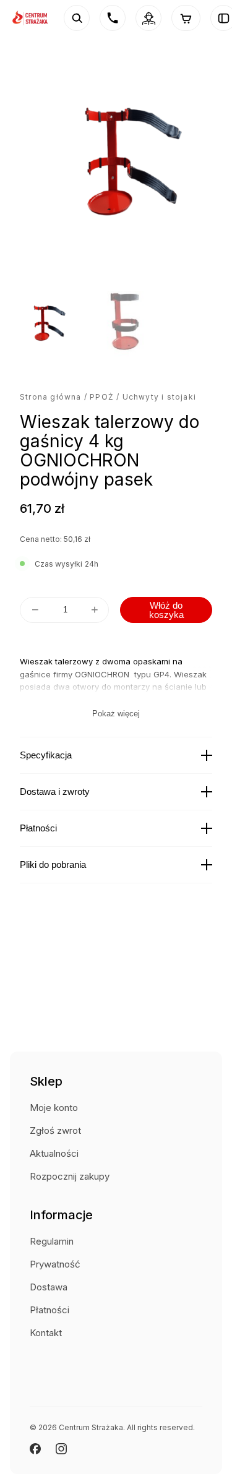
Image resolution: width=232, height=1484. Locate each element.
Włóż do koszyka (166, 610)
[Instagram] (61, 1448)
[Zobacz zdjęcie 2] (119, 325)
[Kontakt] (113, 18)
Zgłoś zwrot (55, 1130)
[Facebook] (35, 1448)
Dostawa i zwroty (55, 791)
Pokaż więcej (116, 713)
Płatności (38, 828)
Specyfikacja (46, 755)
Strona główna (51, 396)
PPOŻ (102, 396)
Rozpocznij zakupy (70, 1176)
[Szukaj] (77, 18)
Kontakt (46, 1333)
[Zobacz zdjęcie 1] (44, 325)
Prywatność (55, 1264)
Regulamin (52, 1241)
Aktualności (54, 1153)
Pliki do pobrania (53, 864)
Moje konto (54, 1107)
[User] (148, 18)
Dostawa (48, 1287)
